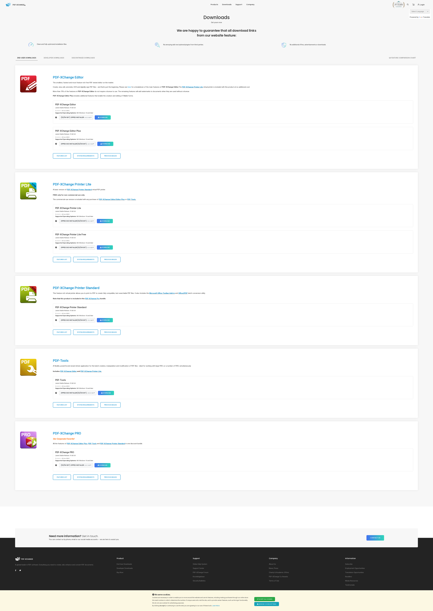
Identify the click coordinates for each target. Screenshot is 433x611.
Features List (62, 156)
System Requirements (85, 156)
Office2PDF (183, 293)
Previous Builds (110, 156)
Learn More (216, 605)
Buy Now (120, 572)
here (129, 87)
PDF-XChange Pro (92, 299)
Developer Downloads (54, 58)
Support (239, 4)
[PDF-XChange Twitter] (21, 570)
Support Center (198, 568)
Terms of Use (274, 581)
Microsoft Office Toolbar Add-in (162, 293)
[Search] (408, 4)
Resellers (348, 577)
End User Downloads (26, 58)
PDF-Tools (60, 361)
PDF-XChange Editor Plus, (77, 444)
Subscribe (348, 564)
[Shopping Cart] (413, 4)
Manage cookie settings (267, 604)
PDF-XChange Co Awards (278, 577)
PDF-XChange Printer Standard (79, 190)
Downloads (226, 4)
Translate (426, 17)
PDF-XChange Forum (200, 572)
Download (103, 117)
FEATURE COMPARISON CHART (403, 58)
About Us (272, 564)
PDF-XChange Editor (68, 77)
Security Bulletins (199, 581)
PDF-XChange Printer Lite (192, 87)
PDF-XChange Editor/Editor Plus (112, 199)
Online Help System (200, 564)
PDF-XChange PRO (67, 433)
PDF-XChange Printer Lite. (91, 371)
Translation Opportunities (354, 572)
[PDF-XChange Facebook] (16, 570)
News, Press (273, 568)
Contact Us (375, 538)
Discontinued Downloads (83, 58)
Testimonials (350, 585)
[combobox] (76, 117)
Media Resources (351, 581)
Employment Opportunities (355, 568)
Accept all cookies (265, 599)
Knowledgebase (199, 577)
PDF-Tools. (131, 199)
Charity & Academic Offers (279, 572)
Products (214, 4)
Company (250, 4)
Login (422, 4)
